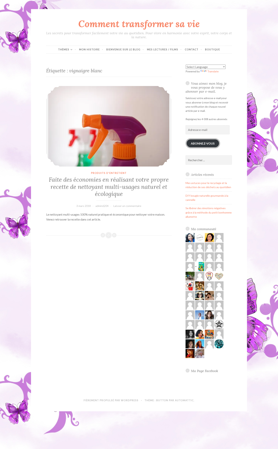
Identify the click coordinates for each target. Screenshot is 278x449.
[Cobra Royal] (190, 295)
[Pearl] (219, 276)
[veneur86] (190, 256)
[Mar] (219, 295)
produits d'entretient (109, 172)
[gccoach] (219, 237)
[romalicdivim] (199, 285)
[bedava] (209, 256)
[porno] (219, 314)
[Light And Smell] (199, 295)
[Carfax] (190, 285)
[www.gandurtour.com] (190, 276)
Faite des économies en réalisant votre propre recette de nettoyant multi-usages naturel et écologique (109, 187)
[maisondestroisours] (209, 247)
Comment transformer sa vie (139, 24)
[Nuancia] (209, 343)
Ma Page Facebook (204, 371)
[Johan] (209, 285)
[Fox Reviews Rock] (209, 276)
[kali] (190, 314)
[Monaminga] (190, 237)
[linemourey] (209, 295)
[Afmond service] (199, 314)
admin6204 (102, 205)
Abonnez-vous (203, 143)
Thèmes (63, 49)
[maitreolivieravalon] (219, 324)
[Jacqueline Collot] (219, 256)
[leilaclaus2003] (199, 353)
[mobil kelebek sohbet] (209, 324)
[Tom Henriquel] (209, 305)
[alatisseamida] (190, 334)
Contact (191, 49)
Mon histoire (89, 49)
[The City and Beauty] (219, 343)
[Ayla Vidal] (199, 305)
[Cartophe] (190, 343)
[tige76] (199, 266)
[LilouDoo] (199, 237)
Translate (213, 71)
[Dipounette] (190, 353)
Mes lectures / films (162, 49)
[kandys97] (190, 247)
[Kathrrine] (199, 276)
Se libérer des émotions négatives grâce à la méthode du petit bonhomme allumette (209, 212)
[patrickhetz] (219, 266)
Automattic (184, 400)
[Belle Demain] (199, 334)
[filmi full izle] (219, 285)
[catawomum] (209, 314)
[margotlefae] (219, 305)
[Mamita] (209, 334)
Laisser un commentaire (127, 205)
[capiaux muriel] (219, 334)
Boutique (212, 49)
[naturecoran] (199, 247)
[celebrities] (199, 324)
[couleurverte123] (209, 237)
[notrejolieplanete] (190, 266)
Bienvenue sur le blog (123, 49)
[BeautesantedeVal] (199, 343)
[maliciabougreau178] (190, 305)
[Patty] (219, 247)
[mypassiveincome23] (209, 266)
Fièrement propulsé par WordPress (111, 400)
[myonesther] (199, 256)
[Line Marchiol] (190, 324)
